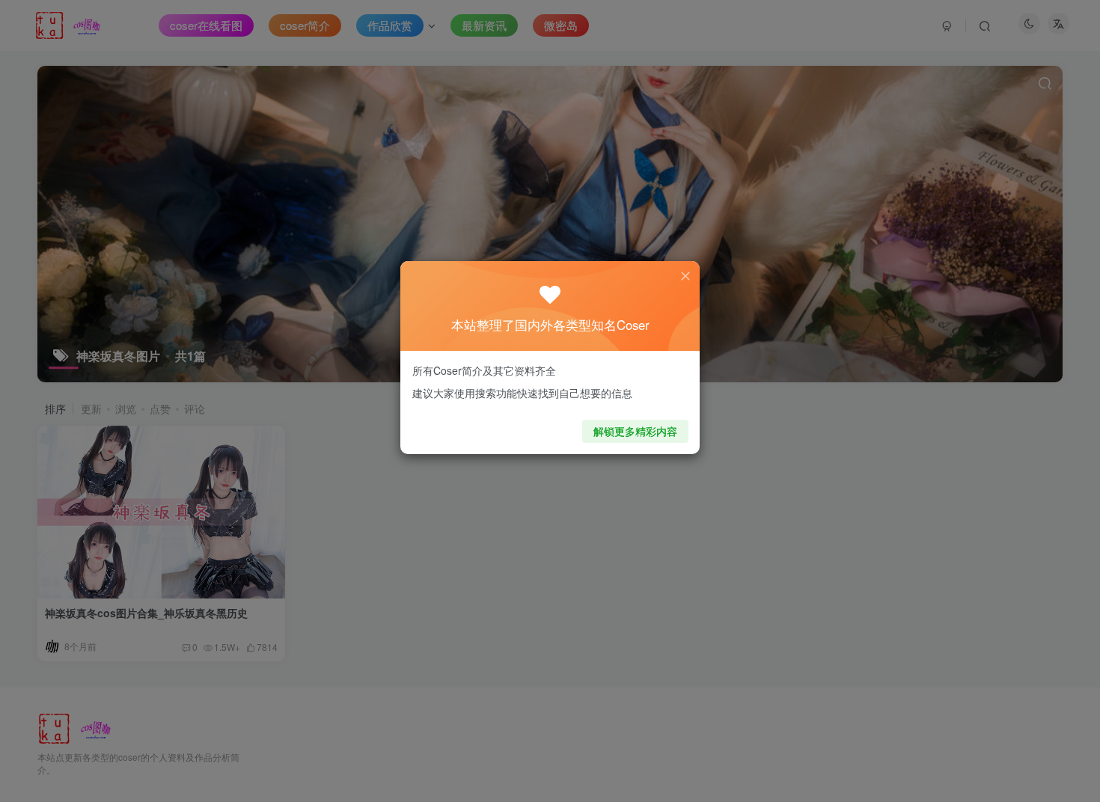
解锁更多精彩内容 (635, 430)
